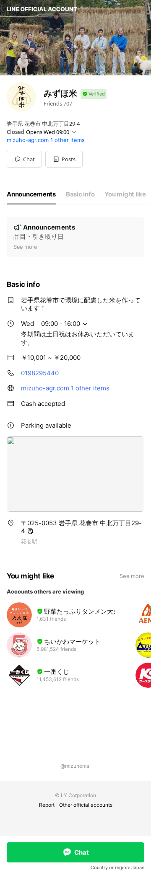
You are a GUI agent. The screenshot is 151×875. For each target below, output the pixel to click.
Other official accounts (85, 805)
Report (47, 805)
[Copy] (30, 531)
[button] (64, 159)
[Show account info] (94, 94)
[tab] (31, 194)
